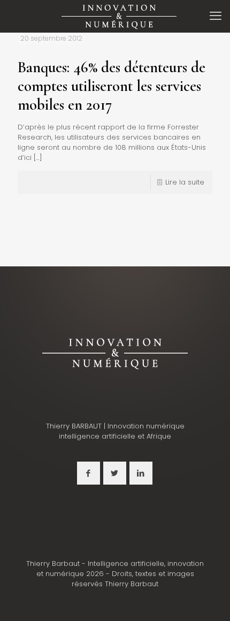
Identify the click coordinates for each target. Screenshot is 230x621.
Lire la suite (184, 182)
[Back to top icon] (208, 599)
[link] (115, 353)
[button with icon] (88, 473)
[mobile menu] (215, 16)
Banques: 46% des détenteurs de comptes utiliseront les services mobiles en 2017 (111, 86)
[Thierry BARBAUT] (119, 16)
